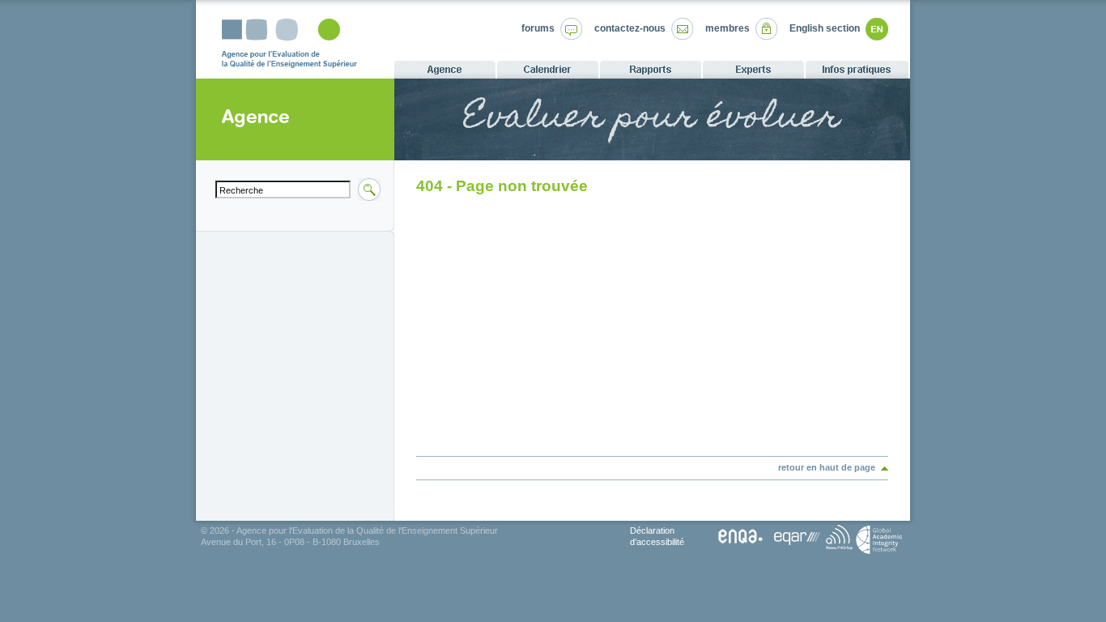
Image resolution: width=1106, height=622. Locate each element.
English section (824, 28)
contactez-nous (630, 28)
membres (727, 28)
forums (538, 28)
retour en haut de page (826, 467)
